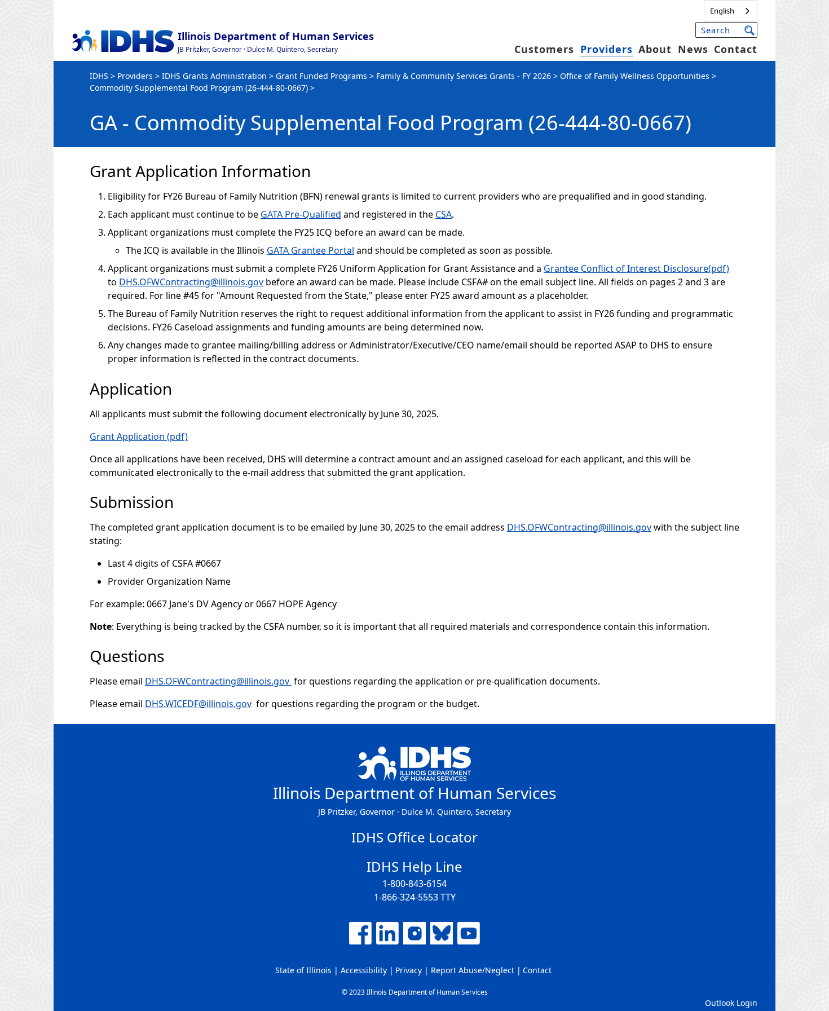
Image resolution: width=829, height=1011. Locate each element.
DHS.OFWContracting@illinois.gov (191, 282)
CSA (443, 214)
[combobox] (730, 11)
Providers (606, 49)
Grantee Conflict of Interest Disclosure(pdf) (636, 268)
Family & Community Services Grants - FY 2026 (463, 75)
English (722, 11)
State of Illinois (303, 970)
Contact (735, 49)
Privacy (408, 970)
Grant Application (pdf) (139, 436)
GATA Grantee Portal (310, 250)
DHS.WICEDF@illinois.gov (198, 703)
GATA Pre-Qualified (301, 214)
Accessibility (364, 970)
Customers (544, 49)
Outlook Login (731, 1002)
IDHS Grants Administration (214, 75)
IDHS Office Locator (414, 837)
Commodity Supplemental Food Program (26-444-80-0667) (199, 87)
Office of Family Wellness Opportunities (634, 75)
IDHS (99, 75)
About (655, 49)
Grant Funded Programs (321, 75)
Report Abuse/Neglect (472, 970)
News (693, 49)
